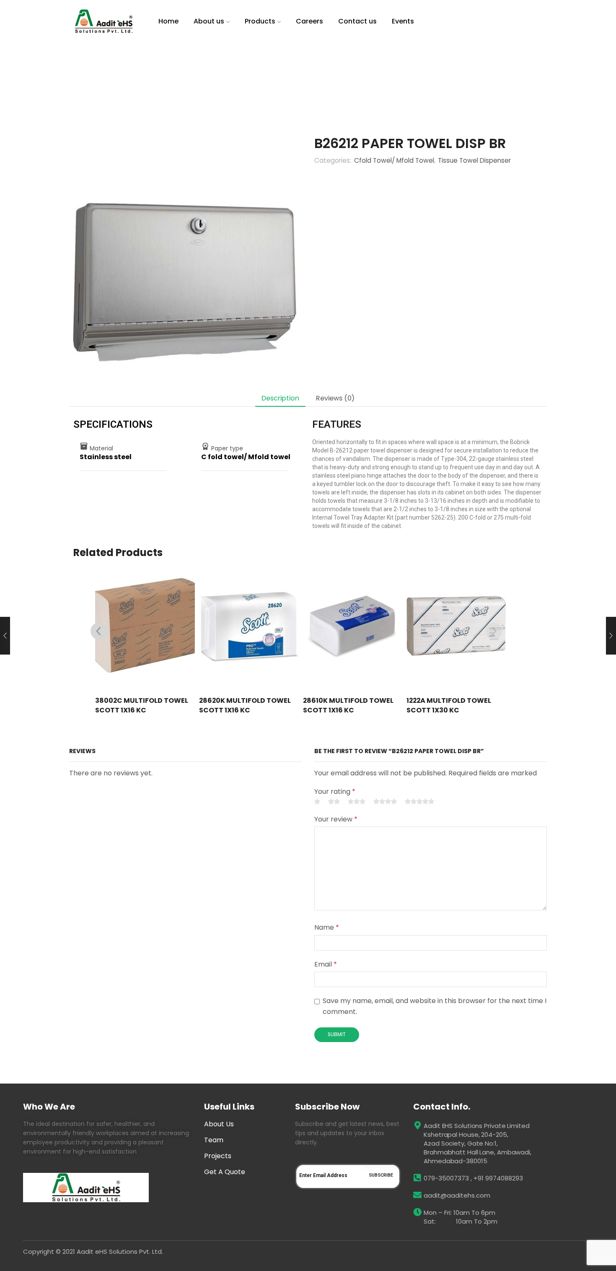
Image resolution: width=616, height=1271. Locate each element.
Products (260, 21)
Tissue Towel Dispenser (186, 69)
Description (280, 398)
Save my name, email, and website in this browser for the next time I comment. (434, 1006)
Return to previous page (511, 69)
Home (168, 21)
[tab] (280, 398)
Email (325, 964)
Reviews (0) (335, 398)
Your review (335, 819)
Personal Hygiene (120, 69)
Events (403, 21)
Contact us (357, 21)
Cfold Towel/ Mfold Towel (264, 69)
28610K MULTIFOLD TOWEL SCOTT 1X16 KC (348, 705)
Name (326, 927)
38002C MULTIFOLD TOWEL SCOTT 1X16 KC (141, 705)
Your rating (334, 791)
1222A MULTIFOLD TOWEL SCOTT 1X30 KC (448, 705)
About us (209, 21)
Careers (309, 21)
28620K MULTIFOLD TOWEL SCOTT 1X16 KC (245, 705)
